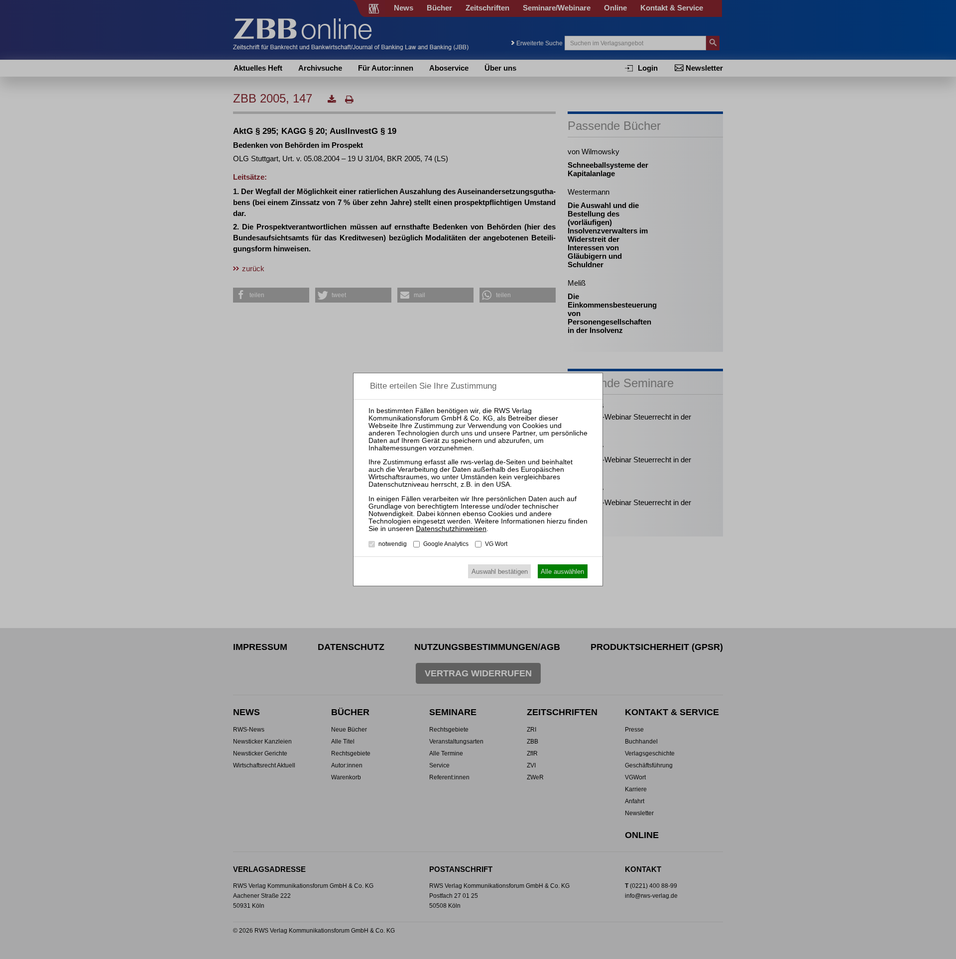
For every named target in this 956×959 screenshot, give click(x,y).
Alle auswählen (562, 571)
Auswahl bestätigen (500, 571)
